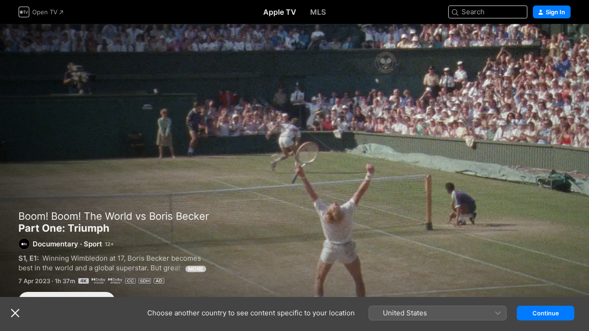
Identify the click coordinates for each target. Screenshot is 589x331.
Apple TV (279, 12)
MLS (318, 12)
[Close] (15, 313)
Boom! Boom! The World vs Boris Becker (113, 216)
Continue (545, 313)
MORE (195, 269)
